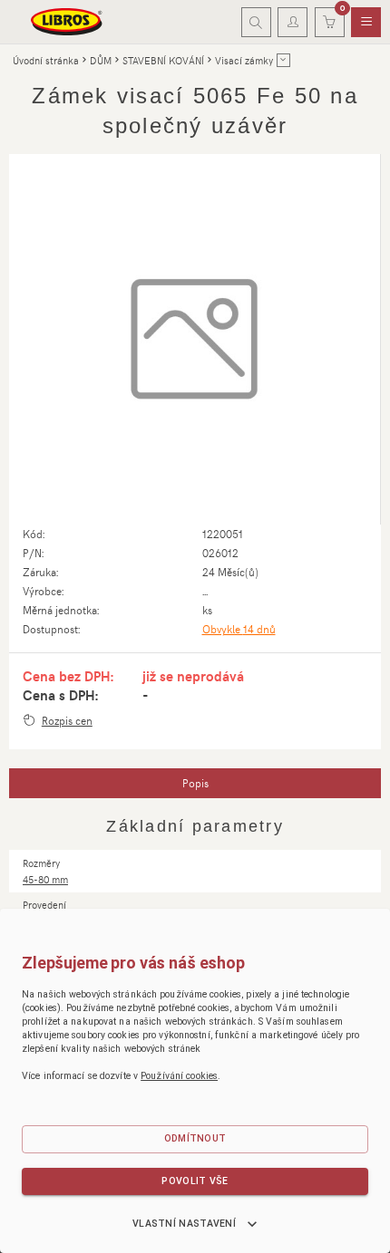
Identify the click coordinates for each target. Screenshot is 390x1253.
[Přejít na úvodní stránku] (67, 21)
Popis (195, 783)
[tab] (195, 783)
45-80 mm (45, 879)
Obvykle (239, 629)
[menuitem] (366, 22)
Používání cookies (179, 1076)
